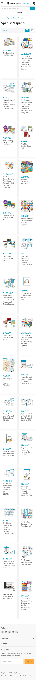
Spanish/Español (13, 18)
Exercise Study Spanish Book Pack (8, 217)
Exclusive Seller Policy (26, 676)
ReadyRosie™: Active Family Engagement (8, 596)
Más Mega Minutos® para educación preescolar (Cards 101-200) (26, 491)
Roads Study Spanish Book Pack (8, 258)
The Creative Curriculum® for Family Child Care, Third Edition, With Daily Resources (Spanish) (26, 63)
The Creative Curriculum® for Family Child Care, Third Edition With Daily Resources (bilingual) (26, 106)
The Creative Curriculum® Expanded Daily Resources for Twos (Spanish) (8, 300)
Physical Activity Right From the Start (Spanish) (9, 453)
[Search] (32, 8)
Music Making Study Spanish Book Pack (8, 143)
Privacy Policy (14, 676)
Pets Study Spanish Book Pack (26, 146)
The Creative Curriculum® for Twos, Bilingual (26, 562)
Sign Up (29, 661)
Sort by (5, 30)
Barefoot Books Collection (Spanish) (26, 181)
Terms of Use (4, 676)
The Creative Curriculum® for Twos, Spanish (26, 524)
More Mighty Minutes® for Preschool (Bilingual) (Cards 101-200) (26, 260)
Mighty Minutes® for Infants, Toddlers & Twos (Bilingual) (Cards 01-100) (9, 104)
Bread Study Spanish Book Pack (8, 337)
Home (3, 18)
